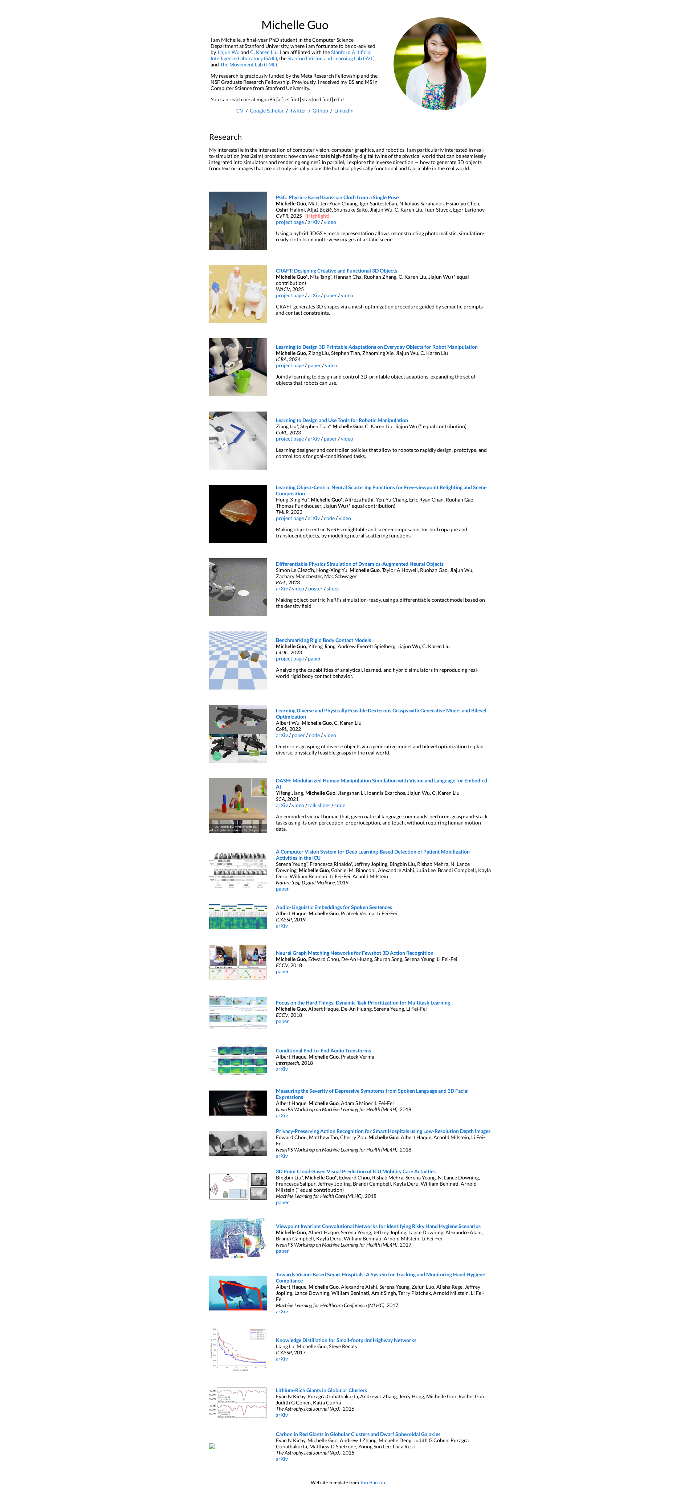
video (330, 222)
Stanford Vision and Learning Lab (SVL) (331, 58)
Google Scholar (267, 110)
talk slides (319, 805)
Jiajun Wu (228, 52)
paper (330, 295)
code (329, 518)
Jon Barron (372, 1482)
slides (333, 588)
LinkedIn (344, 110)
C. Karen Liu (264, 52)
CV (240, 110)
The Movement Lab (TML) (248, 64)
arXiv (314, 222)
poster (315, 588)
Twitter (298, 110)
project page (290, 222)
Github (320, 110)
